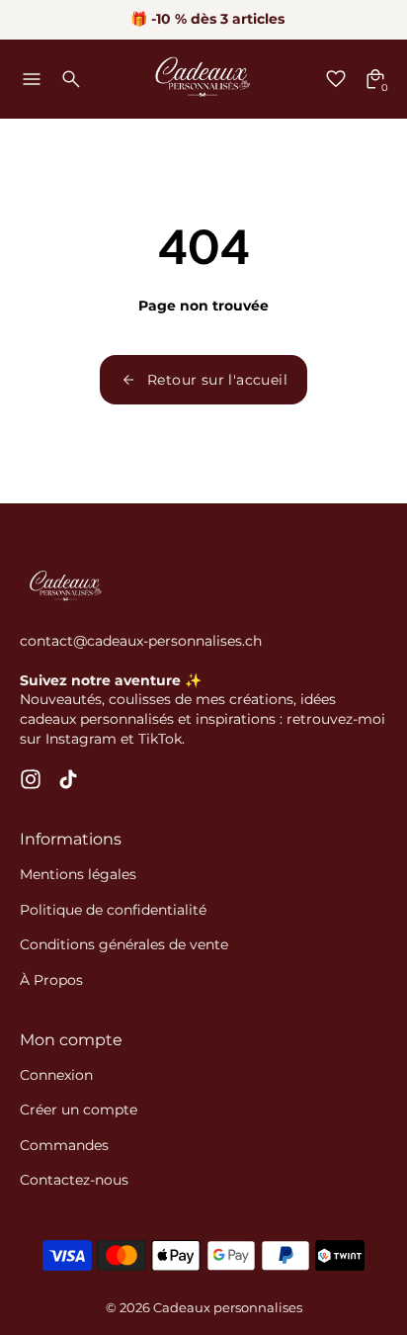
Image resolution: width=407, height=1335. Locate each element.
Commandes (64, 1145)
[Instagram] (30, 779)
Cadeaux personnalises (227, 1307)
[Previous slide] (27, 19)
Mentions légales (78, 874)
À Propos (51, 980)
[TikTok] (68, 779)
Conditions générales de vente (124, 944)
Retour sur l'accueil (217, 380)
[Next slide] (380, 19)
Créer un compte (78, 1109)
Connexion (56, 1075)
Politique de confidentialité (113, 910)
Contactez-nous (74, 1180)
